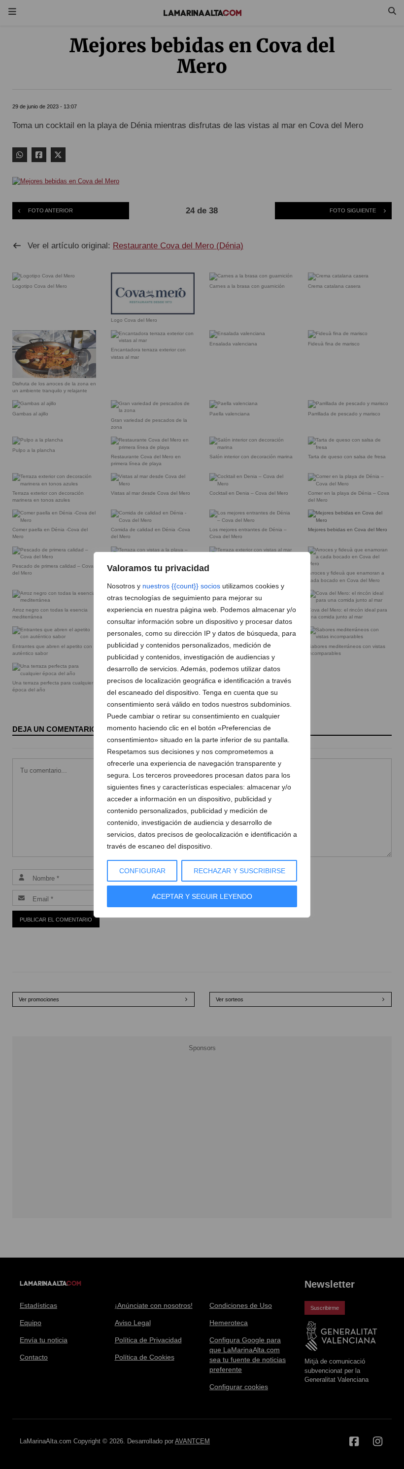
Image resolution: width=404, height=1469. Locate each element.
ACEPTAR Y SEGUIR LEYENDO (202, 896)
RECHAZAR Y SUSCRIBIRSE (239, 871)
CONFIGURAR (142, 871)
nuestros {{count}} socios (181, 586)
